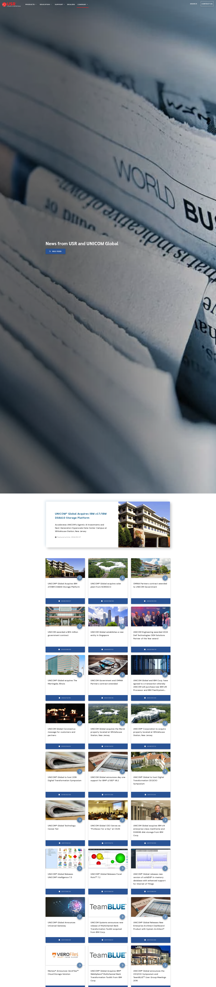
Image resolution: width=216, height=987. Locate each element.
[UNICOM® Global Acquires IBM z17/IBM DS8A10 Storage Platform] (144, 503)
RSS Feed (57, 251)
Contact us (207, 4)
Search (193, 4)
